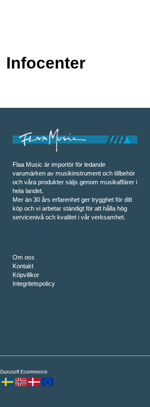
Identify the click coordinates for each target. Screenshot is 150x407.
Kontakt (22, 266)
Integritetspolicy (33, 283)
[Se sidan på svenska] (6, 381)
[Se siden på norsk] (20, 381)
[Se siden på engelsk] (46, 381)
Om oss (23, 257)
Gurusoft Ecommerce (24, 372)
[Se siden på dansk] (33, 381)
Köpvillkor (25, 274)
